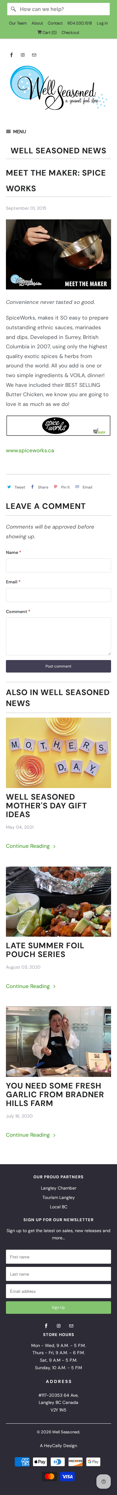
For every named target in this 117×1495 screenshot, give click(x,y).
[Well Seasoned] (58, 90)
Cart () (49, 32)
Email (13, 582)
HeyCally (53, 1445)
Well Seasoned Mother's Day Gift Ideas (46, 806)
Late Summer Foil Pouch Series (45, 950)
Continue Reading (28, 845)
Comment (18, 611)
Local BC (58, 1207)
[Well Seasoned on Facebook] (11, 55)
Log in (102, 23)
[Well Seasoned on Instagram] (23, 55)
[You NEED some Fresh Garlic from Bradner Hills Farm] (58, 1041)
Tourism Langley (58, 1197)
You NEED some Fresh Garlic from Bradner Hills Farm (55, 1095)
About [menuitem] (37, 23)
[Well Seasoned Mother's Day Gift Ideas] (58, 753)
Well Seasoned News (58, 151)
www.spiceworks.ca (30, 450)
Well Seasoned (65, 1432)
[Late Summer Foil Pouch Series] (58, 902)
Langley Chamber (58, 1188)
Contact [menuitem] (55, 23)
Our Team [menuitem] (18, 23)
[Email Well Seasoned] (34, 55)
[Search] (13, 9)
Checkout (70, 32)
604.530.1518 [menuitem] (79, 23)
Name (13, 552)
